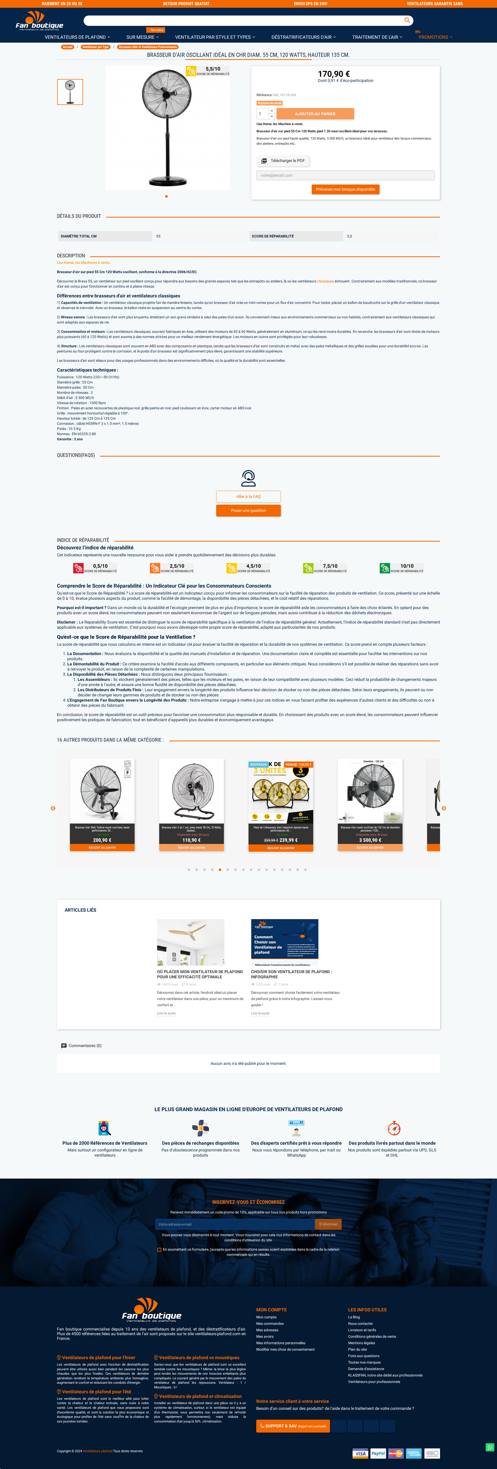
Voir (116, 817)
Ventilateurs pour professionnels (374, 1382)
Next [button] (444, 808)
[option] (78, 92)
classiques (325, 281)
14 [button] (290, 869)
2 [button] (196, 869)
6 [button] (227, 869)
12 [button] (274, 869)
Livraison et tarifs (362, 1330)
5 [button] (220, 869)
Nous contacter (360, 1323)
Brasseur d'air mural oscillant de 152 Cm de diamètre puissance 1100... (281, 829)
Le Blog (354, 1317)
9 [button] (251, 869)
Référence (264, 95)
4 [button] (212, 869)
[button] (77, 37)
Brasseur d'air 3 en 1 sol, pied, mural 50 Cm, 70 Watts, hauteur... (102, 829)
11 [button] (266, 869)
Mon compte (266, 1317)
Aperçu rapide (96, 817)
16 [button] (305, 869)
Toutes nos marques (364, 1362)
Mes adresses (267, 1330)
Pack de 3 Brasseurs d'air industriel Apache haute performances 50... (191, 829)
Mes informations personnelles (280, 1343)
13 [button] (282, 869)
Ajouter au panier (315, 113)
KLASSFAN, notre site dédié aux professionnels (385, 1375)
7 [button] (235, 869)
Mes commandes (270, 1323)
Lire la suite (166, 1013)
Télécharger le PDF (283, 161)
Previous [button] (53, 808)
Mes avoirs (265, 1336)
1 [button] (166, 196)
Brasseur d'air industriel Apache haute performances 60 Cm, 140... (370, 829)
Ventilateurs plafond (97, 1451)
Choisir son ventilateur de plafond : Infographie (291, 974)
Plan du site (357, 1349)
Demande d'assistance (366, 1369)
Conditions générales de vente (372, 1336)
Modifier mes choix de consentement (285, 1349)
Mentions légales (361, 1343)
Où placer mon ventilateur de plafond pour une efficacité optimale (200, 974)
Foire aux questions (363, 1356)
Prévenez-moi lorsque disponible (345, 189)
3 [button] (204, 869)
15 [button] (297, 869)
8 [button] (243, 869)
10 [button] (259, 869)
